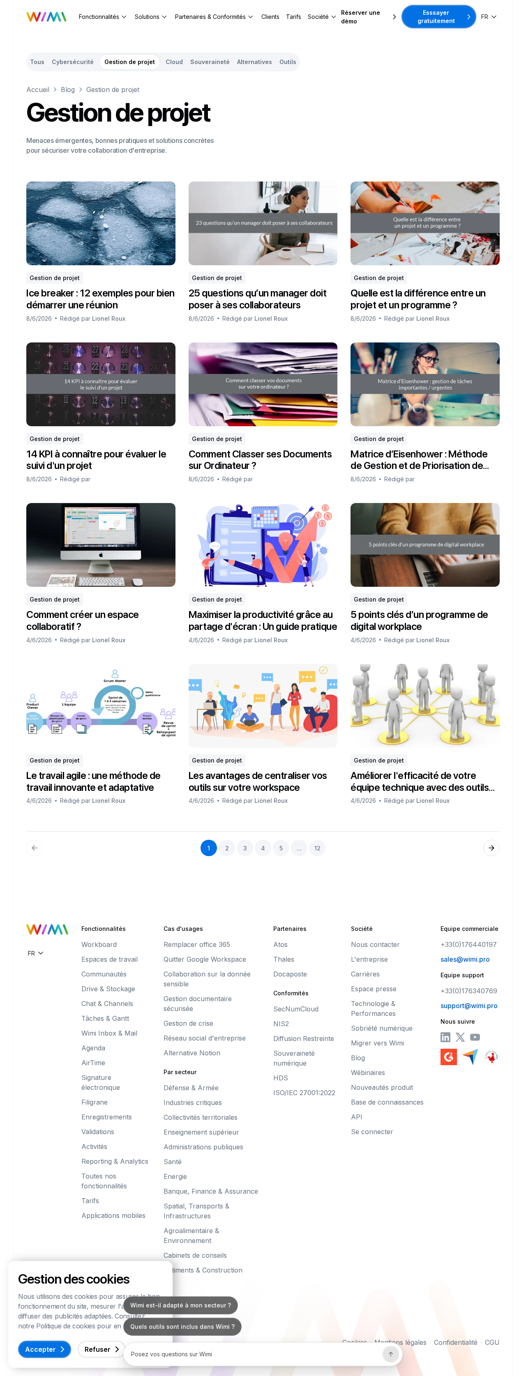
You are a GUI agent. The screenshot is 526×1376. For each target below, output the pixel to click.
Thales (283, 959)
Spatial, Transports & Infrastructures (196, 1211)
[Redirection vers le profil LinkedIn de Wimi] (445, 1037)
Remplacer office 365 (197, 944)
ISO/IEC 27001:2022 (304, 1093)
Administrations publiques (203, 1147)
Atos (280, 944)
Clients (270, 16)
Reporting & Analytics (114, 1161)
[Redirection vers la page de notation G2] (449, 1057)
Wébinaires (368, 1072)
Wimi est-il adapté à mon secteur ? (180, 1305)
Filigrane (94, 1102)
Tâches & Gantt (105, 1018)
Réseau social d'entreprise (205, 1038)
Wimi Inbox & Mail (109, 1033)
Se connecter (372, 1132)
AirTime (93, 1063)
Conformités (291, 993)
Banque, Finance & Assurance (211, 1191)
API (356, 1117)
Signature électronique (100, 1082)
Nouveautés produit (382, 1087)
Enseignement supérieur (201, 1132)
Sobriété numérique (382, 1028)
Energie (175, 1176)
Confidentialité (456, 1342)
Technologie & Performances (373, 1008)
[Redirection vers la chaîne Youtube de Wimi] (475, 1037)
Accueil (37, 89)
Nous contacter (375, 944)
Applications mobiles (113, 1215)
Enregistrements (106, 1117)
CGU (492, 1342)
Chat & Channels (107, 1003)
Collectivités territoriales (201, 1117)
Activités (94, 1146)
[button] (103, 16)
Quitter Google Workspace (205, 959)
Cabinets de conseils (195, 1255)
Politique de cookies (65, 1326)
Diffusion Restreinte (303, 1038)
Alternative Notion (192, 1053)
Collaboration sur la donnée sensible (207, 979)
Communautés (104, 974)
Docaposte (290, 974)
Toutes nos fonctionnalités (104, 1181)
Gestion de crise (188, 1023)
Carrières (365, 974)
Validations (97, 1132)
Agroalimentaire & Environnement (191, 1236)
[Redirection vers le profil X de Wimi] (460, 1037)
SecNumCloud (295, 1009)
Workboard (99, 944)
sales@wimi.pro (465, 959)
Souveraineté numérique (294, 1058)
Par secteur (180, 1071)
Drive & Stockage (108, 989)
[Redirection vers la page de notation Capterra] (470, 1057)
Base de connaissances (387, 1102)
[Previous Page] (34, 848)
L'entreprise (369, 959)
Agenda (93, 1048)
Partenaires (290, 928)
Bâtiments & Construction (203, 1270)
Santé (173, 1162)
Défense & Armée (191, 1088)
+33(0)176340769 (469, 991)
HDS (280, 1078)
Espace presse (374, 989)
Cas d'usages (183, 928)
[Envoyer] (391, 1354)
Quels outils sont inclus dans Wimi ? (182, 1326)
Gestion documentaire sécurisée (198, 1004)
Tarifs (293, 16)
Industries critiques (193, 1102)
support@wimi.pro (469, 1006)
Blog (68, 89)
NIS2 (281, 1024)
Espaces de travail (109, 959)
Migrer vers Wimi (377, 1043)
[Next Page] (491, 848)
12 (317, 848)
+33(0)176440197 (469, 944)
